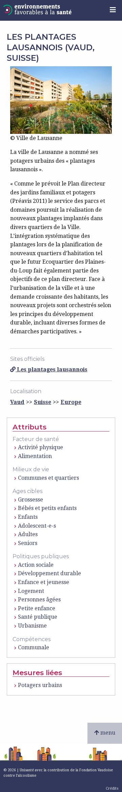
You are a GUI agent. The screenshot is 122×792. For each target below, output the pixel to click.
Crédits (112, 788)
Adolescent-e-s (37, 526)
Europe (71, 402)
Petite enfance (36, 608)
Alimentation (35, 456)
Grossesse (30, 499)
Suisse (42, 402)
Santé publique (37, 617)
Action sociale (36, 565)
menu (107, 732)
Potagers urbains (40, 685)
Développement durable (49, 573)
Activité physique (40, 447)
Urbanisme (32, 625)
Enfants (28, 517)
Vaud (17, 402)
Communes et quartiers (48, 478)
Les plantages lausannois (51, 369)
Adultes (28, 534)
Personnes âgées (39, 599)
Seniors (27, 543)
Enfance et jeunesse (43, 582)
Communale (33, 647)
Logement (31, 591)
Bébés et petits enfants (47, 508)
